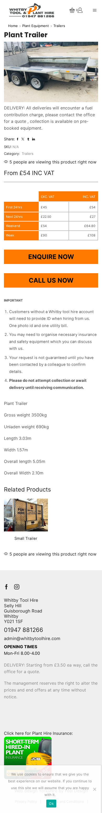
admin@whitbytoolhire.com (32, 638)
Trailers (59, 26)
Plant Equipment (35, 26)
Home (13, 26)
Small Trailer (25, 538)
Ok (51, 803)
